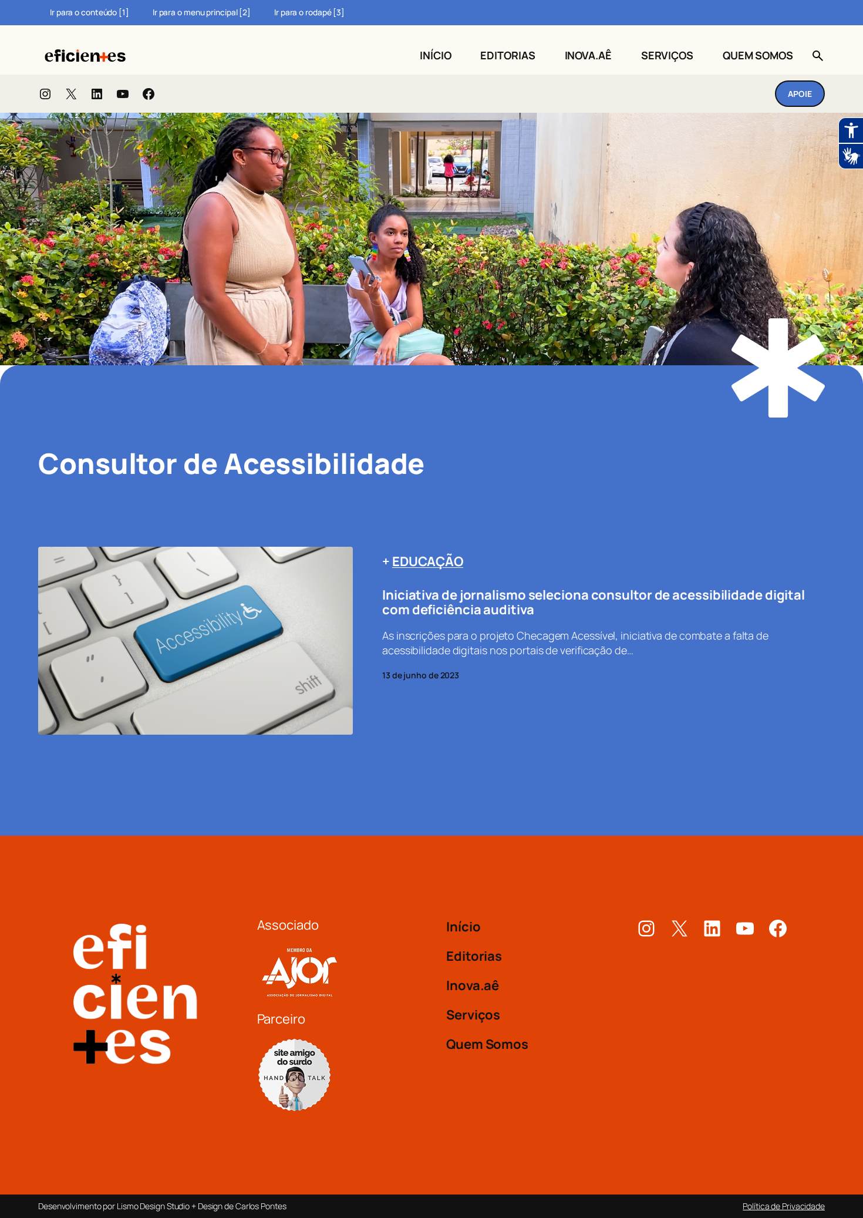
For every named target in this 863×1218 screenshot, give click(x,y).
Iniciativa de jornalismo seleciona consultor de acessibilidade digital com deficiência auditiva (593, 602)
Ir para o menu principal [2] (202, 12)
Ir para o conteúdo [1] (89, 12)
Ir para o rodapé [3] (309, 12)
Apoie (800, 93)
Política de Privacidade (784, 1206)
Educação (427, 561)
